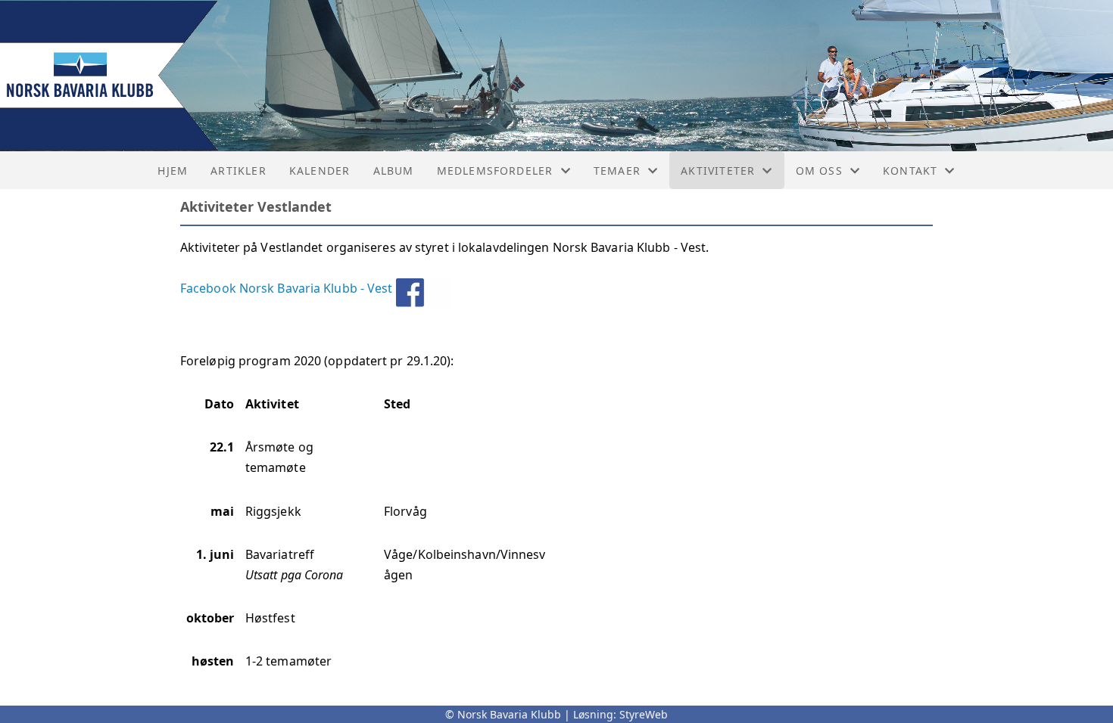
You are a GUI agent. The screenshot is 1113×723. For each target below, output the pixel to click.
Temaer (617, 170)
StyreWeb (643, 714)
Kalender (320, 170)
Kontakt (910, 170)
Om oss (819, 170)
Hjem (172, 170)
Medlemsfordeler (495, 170)
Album (393, 170)
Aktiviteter (718, 170)
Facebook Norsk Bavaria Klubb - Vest (286, 288)
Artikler (238, 170)
